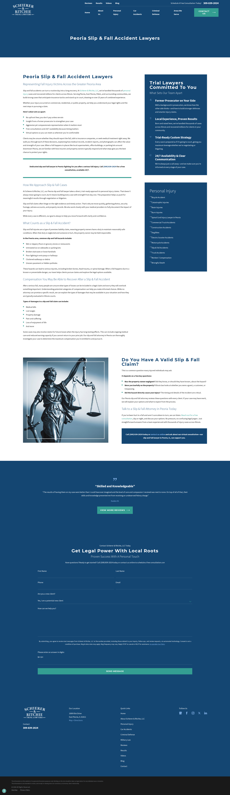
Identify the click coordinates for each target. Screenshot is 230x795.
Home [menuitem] (87, 12)
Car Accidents (126, 729)
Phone (40, 582)
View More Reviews (112, 510)
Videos (109, 3)
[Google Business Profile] (180, 713)
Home (123, 713)
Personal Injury (127, 724)
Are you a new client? (46, 594)
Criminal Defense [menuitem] (155, 12)
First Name (42, 571)
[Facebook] (186, 713)
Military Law (126, 740)
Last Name (120, 571)
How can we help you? (47, 608)
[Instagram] (193, 713)
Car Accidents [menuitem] (137, 12)
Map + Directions (76, 720)
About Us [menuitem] (100, 12)
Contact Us (204, 12)
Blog (117, 3)
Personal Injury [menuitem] (117, 12)
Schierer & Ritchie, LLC (89, 90)
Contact (124, 766)
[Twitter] (199, 713)
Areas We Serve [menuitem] (178, 12)
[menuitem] (176, 197)
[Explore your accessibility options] (4, 791)
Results (99, 3)
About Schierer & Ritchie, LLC (133, 718)
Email (118, 582)
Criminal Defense (128, 734)
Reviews (88, 3)
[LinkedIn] (205, 713)
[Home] (23, 9)
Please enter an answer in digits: (51, 652)
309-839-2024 (210, 3)
